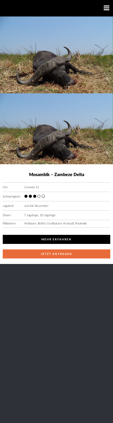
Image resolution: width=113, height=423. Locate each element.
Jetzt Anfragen (56, 254)
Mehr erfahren (56, 239)
